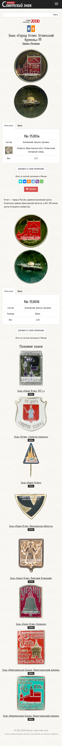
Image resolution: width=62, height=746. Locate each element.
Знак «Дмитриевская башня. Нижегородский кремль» (31, 670)
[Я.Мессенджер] (20, 181)
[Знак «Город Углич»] (31, 460)
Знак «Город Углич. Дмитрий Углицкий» (31, 578)
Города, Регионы (31, 43)
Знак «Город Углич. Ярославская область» (31, 526)
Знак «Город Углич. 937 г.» (31, 391)
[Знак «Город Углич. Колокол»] (31, 601)
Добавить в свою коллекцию (31, 169)
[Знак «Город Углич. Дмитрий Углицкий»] (31, 555)
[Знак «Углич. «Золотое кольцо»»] (31, 414)
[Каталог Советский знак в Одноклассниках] (33, 28)
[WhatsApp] (41, 181)
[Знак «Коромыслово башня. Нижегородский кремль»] (31, 693)
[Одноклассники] (29, 181)
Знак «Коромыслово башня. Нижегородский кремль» (31, 716)
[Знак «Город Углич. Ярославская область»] (31, 504)
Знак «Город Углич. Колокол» (31, 624)
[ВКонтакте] (24, 181)
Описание (8, 125)
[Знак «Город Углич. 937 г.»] (31, 368)
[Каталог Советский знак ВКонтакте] (29, 28)
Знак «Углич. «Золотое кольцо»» (31, 436)
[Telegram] (33, 181)
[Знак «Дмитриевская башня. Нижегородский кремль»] (31, 647)
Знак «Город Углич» (31, 482)
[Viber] (37, 181)
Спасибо (32, 189)
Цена (19, 125)
